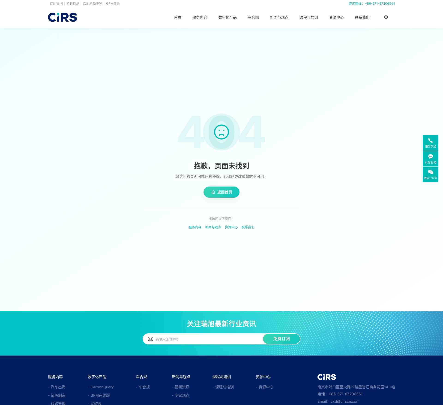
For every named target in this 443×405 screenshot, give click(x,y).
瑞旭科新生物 (92, 3)
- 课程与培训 (223, 387)
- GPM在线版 (99, 395)
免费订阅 (281, 338)
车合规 (253, 17)
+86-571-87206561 (380, 3)
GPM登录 (113, 3)
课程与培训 (308, 17)
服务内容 (195, 227)
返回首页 (224, 192)
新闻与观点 (213, 227)
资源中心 (336, 17)
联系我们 (362, 17)
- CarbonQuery (101, 387)
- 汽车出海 (57, 387)
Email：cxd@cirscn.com (338, 401)
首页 (177, 17)
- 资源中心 (264, 387)
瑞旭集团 (56, 3)
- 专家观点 (180, 395)
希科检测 (72, 3)
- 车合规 (143, 387)
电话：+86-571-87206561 (339, 394)
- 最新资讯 (180, 387)
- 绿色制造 (57, 395)
